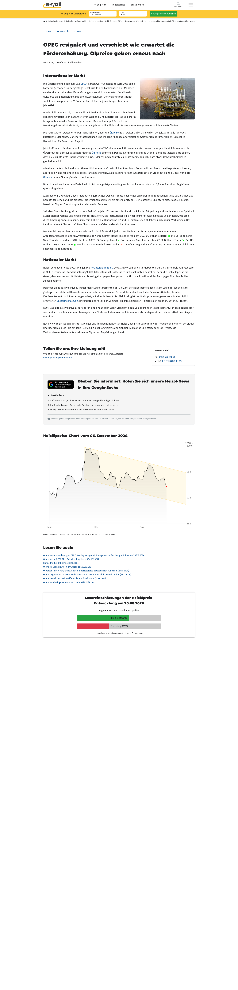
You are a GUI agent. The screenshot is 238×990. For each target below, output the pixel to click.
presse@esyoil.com (172, 360)
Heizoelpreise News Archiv (76, 21)
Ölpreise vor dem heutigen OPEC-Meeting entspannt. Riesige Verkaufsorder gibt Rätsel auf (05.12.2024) (94, 555)
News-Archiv (63, 31)
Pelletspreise (118, 4)
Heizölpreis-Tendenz (102, 267)
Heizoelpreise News (55, 21)
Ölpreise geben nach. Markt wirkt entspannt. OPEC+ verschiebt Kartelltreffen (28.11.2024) (87, 574)
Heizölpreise (100, 4)
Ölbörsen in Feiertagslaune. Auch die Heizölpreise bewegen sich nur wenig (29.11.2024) (86, 570)
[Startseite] (44, 21)
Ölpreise (114, 132)
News (48, 31)
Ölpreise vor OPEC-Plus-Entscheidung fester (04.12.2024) (71, 559)
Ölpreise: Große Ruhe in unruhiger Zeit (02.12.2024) (68, 567)
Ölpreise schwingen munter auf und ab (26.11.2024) (68, 582)
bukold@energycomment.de (57, 357)
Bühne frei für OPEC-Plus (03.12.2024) (61, 563)
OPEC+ (83, 83)
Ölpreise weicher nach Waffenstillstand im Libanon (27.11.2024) (74, 578)
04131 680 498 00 (167, 357)
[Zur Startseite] (52, 5)
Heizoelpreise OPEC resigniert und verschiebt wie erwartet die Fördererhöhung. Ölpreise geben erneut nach (165, 21)
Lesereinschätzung (67, 300)
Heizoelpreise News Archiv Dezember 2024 (105, 21)
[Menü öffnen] (191, 5)
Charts (78, 31)
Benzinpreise (137, 4)
